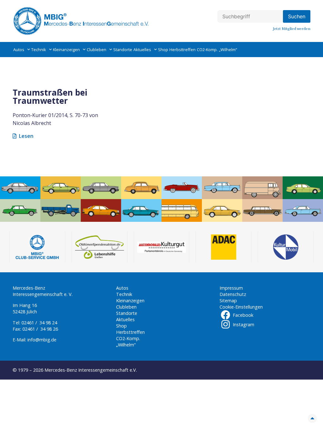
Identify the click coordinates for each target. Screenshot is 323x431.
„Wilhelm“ (228, 49)
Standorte (122, 49)
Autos (18, 49)
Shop (163, 49)
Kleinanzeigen (66, 49)
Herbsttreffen (182, 49)
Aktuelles (142, 49)
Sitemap (228, 301)
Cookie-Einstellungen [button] (241, 307)
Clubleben (96, 49)
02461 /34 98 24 (39, 323)
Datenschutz (233, 294)
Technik (38, 49)
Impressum (231, 288)
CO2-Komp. (207, 49)
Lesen (26, 136)
